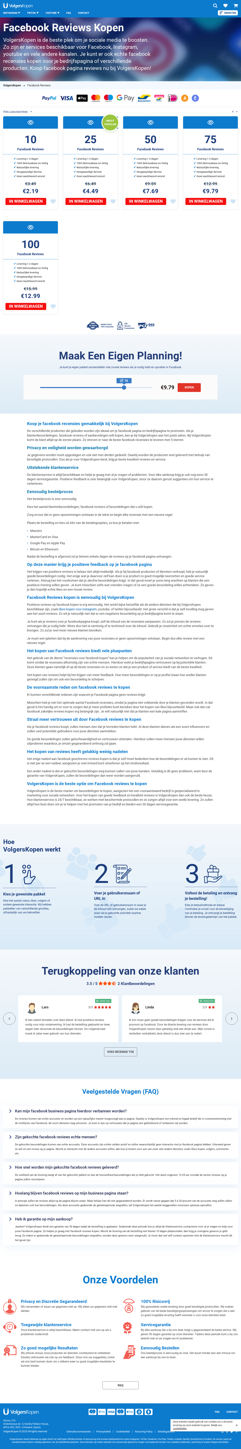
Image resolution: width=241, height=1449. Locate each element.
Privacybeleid (103, 1431)
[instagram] (222, 1431)
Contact (83, 12)
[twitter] (231, 1431)
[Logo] (18, 5)
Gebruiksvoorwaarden (79, 1431)
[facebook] (227, 1431)
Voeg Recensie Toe (120, 1052)
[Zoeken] (215, 6)
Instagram (10, 12)
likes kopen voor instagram (78, 609)
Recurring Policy (144, 1431)
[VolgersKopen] (21, 1412)
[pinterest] (237, 1431)
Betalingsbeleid (166, 1431)
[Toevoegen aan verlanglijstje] (53, 201)
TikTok (31, 12)
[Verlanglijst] (225, 6)
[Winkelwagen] (236, 6)
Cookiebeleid (123, 1431)
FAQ (68, 12)
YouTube (51, 12)
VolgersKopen (12, 85)
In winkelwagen (26, 201)
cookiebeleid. (180, 1428)
